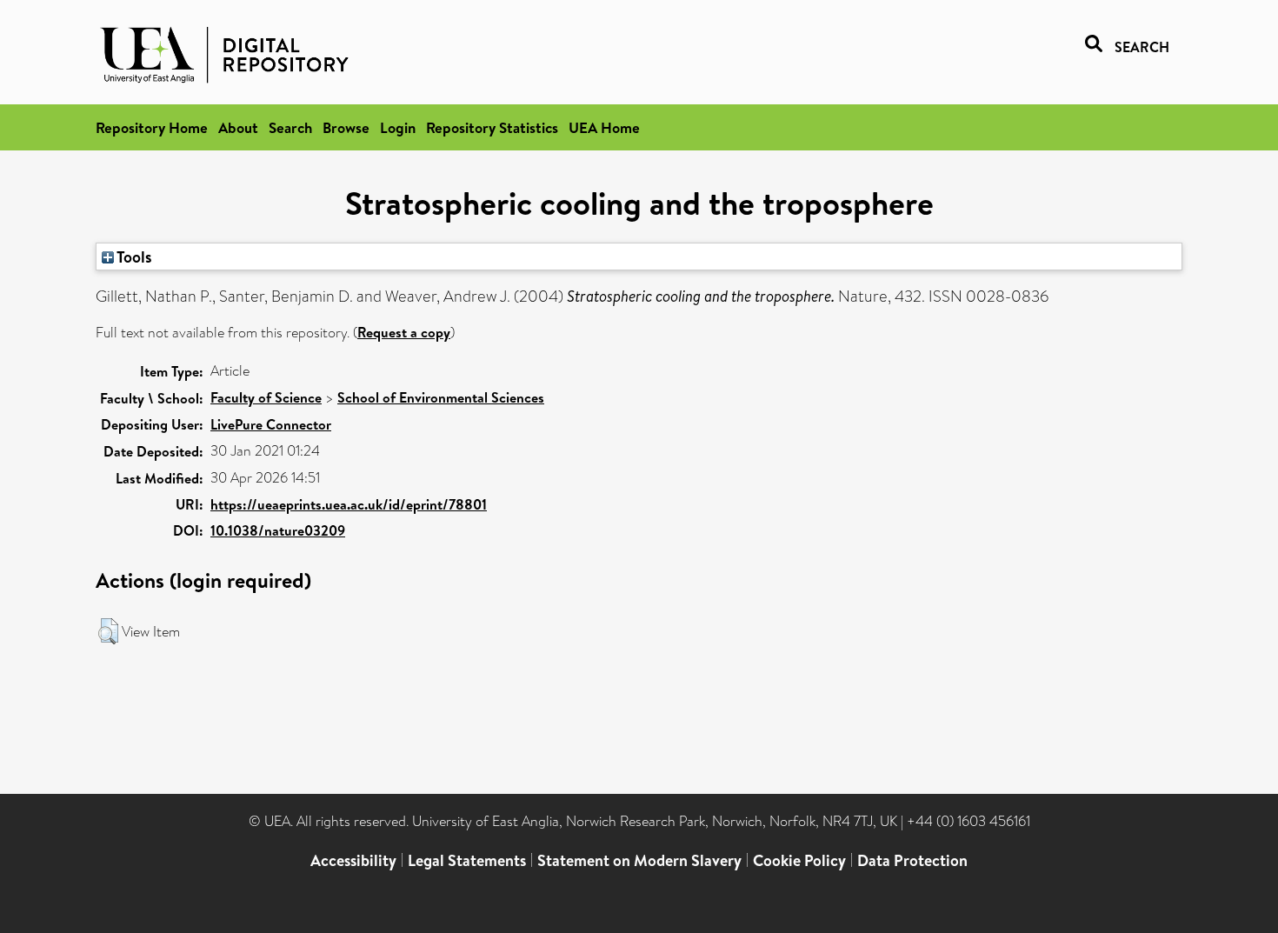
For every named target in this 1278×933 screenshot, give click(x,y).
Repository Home (152, 127)
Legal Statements (467, 860)
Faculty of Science (266, 397)
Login (398, 127)
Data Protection (912, 860)
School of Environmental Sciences (440, 397)
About (238, 127)
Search (290, 127)
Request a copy (403, 332)
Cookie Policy (799, 860)
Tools (133, 256)
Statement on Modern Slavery (639, 860)
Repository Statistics (492, 127)
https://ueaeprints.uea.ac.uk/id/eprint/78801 (348, 504)
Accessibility (353, 860)
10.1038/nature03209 (277, 530)
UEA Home (604, 127)
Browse (346, 127)
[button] (108, 631)
